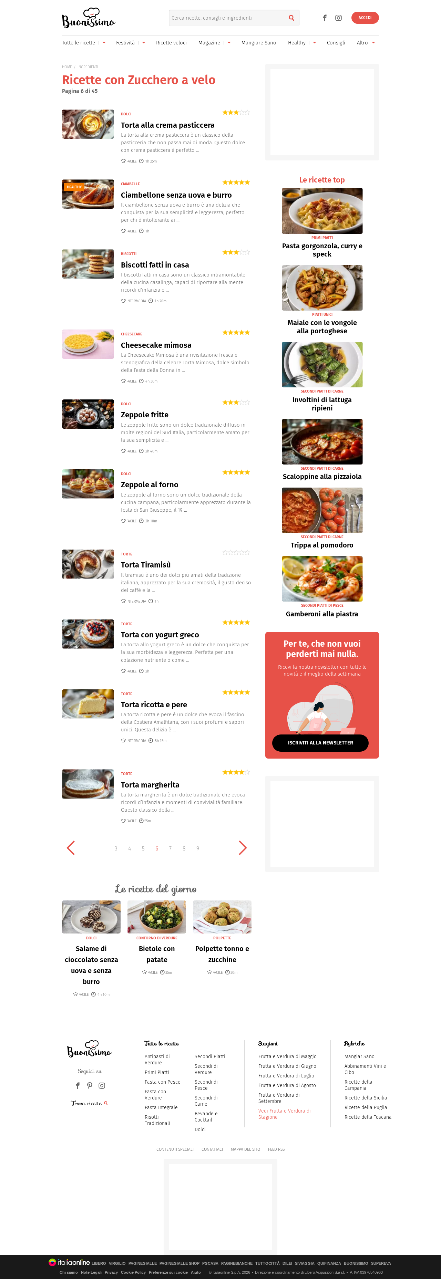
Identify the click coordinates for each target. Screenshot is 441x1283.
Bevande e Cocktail (206, 1117)
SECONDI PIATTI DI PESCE (322, 605)
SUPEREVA (381, 1263)
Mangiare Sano (259, 43)
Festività (125, 43)
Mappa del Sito (245, 1149)
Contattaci (212, 1149)
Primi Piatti (157, 1072)
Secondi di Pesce (206, 1085)
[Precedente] (70, 847)
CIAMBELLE (130, 184)
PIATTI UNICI (322, 314)
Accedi (365, 17)
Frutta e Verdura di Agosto (287, 1085)
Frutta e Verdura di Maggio (287, 1057)
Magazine (209, 43)
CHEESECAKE (131, 334)
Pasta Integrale (161, 1107)
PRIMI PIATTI (322, 238)
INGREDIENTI (88, 67)
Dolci (200, 1130)
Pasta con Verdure (155, 1095)
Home (67, 67)
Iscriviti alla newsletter (320, 743)
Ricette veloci (171, 43)
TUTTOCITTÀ (267, 1263)
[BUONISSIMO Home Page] (88, 18)
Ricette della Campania (358, 1085)
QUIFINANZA (329, 1263)
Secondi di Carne (206, 1101)
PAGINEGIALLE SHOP (179, 1263)
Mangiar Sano (360, 1057)
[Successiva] (243, 847)
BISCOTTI (128, 254)
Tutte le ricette (78, 43)
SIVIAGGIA (305, 1263)
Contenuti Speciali (175, 1149)
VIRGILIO (117, 1263)
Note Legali (91, 1272)
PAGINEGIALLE (143, 1263)
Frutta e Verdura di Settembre (279, 1098)
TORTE (126, 554)
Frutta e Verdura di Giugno (287, 1066)
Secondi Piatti (210, 1057)
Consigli (336, 43)
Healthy (297, 43)
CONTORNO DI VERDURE (156, 938)
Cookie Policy (133, 1272)
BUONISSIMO (356, 1263)
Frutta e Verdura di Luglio (286, 1076)
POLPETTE (222, 938)
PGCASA (210, 1263)
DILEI (287, 1263)
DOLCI (126, 114)
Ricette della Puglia (366, 1107)
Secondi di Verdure (206, 1069)
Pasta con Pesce (163, 1082)
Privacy (111, 1272)
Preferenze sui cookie (168, 1272)
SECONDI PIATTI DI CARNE (322, 391)
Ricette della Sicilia (366, 1098)
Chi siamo (69, 1272)
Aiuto (196, 1272)
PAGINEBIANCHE (237, 1263)
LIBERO (99, 1263)
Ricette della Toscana (368, 1117)
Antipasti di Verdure (157, 1060)
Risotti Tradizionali (157, 1120)
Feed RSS (276, 1149)
